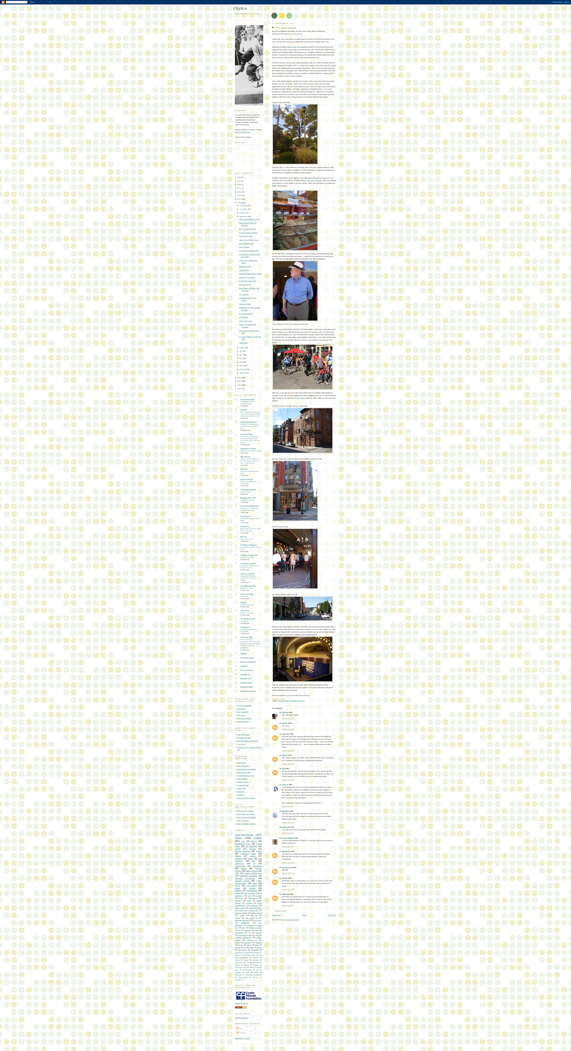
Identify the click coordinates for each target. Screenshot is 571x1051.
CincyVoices (245, 627)
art (254, 863)
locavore (258, 933)
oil (239, 930)
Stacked (243, 602)
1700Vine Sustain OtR (248, 555)
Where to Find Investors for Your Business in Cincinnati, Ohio (249, 426)
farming (255, 957)
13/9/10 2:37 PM (288, 833)
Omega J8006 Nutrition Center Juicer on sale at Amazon (248, 578)
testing (256, 972)
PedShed (240, 795)
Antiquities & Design (248, 449)
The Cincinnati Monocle (249, 506)
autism (251, 947)
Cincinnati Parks (248, 854)
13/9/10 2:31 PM (288, 822)
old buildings (251, 846)
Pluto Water (301, 398)
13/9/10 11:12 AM (288, 729)
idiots (257, 945)
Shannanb (286, 827)
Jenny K (285, 784)
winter (249, 901)
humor (250, 859)
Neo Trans (241, 715)
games (237, 967)
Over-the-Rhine (283, 701)
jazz (256, 935)
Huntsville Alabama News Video (250, 274)
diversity (256, 965)
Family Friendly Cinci (248, 422)
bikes (241, 898)
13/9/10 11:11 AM (288, 718)
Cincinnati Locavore (248, 563)
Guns (237, 962)
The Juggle (241, 744)
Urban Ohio (241, 788)
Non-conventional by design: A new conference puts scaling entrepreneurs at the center (250, 414)
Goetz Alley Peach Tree (247, 281)
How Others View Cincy (250, 955)
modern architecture (253, 873)
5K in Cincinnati (246, 670)
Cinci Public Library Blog (246, 814)
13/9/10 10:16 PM (288, 873)
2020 (239, 177)
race (256, 930)
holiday (237, 893)
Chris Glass (244, 611)
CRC (237, 873)
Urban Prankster (243, 782)
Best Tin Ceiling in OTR (247, 229)
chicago (246, 965)
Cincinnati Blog (246, 434)
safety (241, 910)
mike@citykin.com (243, 132)
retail (236, 955)
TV (249, 933)
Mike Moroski (245, 457)
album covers (240, 908)
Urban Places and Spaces (246, 769)
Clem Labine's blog (244, 772)
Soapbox (243, 410)
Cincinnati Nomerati (248, 490)
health (252, 967)
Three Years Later (246, 539)
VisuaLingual (287, 867)
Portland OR (253, 910)
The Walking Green (247, 619)
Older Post (332, 915)
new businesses (250, 893)
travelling (258, 942)
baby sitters (242, 977)
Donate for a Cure (241, 1003)
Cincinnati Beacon (247, 658)
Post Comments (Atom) (290, 920)
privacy (246, 960)
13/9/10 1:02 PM (288, 806)
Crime (237, 886)
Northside (254, 905)
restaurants (239, 933)
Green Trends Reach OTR (249, 251)
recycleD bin (245, 674)
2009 (239, 378)
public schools (252, 871)
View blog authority (241, 1018)
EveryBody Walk (246, 687)
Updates (243, 654)
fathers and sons (255, 928)
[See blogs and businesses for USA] (241, 1008)
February (243, 369)
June (241, 355)
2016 (239, 185)
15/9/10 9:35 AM (287, 905)
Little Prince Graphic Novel (248, 240)
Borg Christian (244, 247)
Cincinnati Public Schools (246, 824)
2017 (239, 181)
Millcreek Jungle (245, 267)
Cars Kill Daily (244, 294)
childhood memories (248, 876)
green (254, 883)
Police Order (244, 596)
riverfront (256, 960)
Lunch (244, 962)
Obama (238, 856)
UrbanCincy (245, 526)
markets (259, 896)
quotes (253, 856)
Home (304, 915)
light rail (254, 915)
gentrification (245, 923)
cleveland (238, 979)
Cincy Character (243, 820)
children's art (252, 940)
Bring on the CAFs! (246, 588)
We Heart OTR (245, 679)
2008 (239, 381)
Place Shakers (242, 779)
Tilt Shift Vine (243, 317)
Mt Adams (248, 952)
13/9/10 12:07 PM (288, 780)
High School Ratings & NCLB (249, 219)
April (241, 362)
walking (238, 891)
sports (237, 942)
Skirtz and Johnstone (314, 180)
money (237, 960)
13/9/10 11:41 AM (288, 764)
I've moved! (244, 621)
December (243, 206)
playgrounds (252, 891)
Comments (242, 1033)
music (237, 888)
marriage (238, 972)
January (242, 373)
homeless (238, 901)
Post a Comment (281, 911)
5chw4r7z (285, 811)
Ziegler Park (296, 47)
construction (240, 866)
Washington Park (242, 844)
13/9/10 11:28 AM (288, 750)
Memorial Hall (254, 962)
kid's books (251, 886)
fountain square (242, 881)
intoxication (255, 950)
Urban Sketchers (243, 766)
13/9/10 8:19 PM (288, 846)
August (242, 348)
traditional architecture (243, 937)
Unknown (285, 734)
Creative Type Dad (244, 738)
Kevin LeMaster (288, 838)
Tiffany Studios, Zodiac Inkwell (250, 451)
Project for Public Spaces (246, 798)
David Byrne (241, 763)
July (241, 351)
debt (243, 928)
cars (243, 841)
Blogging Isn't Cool (248, 498)
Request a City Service (245, 811)
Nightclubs (238, 974)
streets (259, 851)
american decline (241, 913)
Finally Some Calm (245, 236)
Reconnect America (244, 718)
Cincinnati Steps (243, 722)
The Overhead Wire (244, 705)
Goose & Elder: (245, 492)
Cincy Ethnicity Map (246, 243)
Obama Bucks (244, 270)
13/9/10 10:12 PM (288, 862)
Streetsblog (241, 709)
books (259, 947)
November (243, 209)
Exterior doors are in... (247, 557)
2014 (239, 188)
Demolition (257, 866)
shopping (249, 903)
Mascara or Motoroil (248, 662)
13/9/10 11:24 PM (288, 889)
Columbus (255, 977)
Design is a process (247, 613)
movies (237, 947)
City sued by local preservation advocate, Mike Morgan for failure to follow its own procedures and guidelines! (250, 643)
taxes (247, 972)
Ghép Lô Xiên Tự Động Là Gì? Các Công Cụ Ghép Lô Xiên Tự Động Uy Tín (249, 461)
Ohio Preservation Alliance (246, 817)
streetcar (239, 859)
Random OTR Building (247, 277)
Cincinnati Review (247, 399)
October (242, 213)
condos (242, 915)
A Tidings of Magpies (248, 545)
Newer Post (276, 915)
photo (238, 837)
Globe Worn (243, 343)
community (258, 920)
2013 (239, 192)
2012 (239, 195)
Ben (283, 768)
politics (254, 841)
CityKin (285, 723)
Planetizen (241, 792)
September (243, 216)
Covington (238, 952)
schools (252, 888)
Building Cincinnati (247, 691)
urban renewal (256, 913)
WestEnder (286, 851)
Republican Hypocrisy (247, 500)
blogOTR (243, 666)
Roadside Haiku (245, 304)
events (258, 837)
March (241, 366)
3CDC (241, 945)
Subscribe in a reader (242, 1038)
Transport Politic (243, 785)
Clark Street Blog (247, 594)
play (253, 861)
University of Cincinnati (254, 974)
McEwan (285, 712)
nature (243, 868)
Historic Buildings (242, 851)
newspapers (247, 970)
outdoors (247, 930)
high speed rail (252, 918)
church (237, 918)
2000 (239, 388)
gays (244, 967)
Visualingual (245, 516)
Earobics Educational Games (247, 741)
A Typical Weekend (287, 27)
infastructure (253, 898)
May (241, 358)
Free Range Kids (243, 734)
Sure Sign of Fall (245, 285)
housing (252, 849)
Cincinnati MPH (246, 637)
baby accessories (241, 957)
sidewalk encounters (297, 701)
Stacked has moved (247, 604)
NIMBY (237, 965)
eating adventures (255, 908)
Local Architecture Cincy (246, 776)
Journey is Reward (247, 574)
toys (244, 947)
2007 (239, 385)
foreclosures (242, 950)
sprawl (237, 849)
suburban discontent (242, 920)
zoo (257, 970)
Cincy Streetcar (242, 712)
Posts (240, 1028)
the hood (247, 942)
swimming (239, 863)
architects (250, 925)
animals (256, 952)
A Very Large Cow (245, 321)
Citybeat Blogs (246, 683)
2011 (239, 199)
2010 (239, 203)
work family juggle (245, 935)
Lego (249, 896)
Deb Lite (243, 537)
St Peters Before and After (248, 233)
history (249, 945)
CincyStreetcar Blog (248, 586)
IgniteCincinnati (246, 479)
